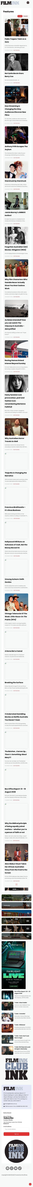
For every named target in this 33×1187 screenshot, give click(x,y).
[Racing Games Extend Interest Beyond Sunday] (16, 349)
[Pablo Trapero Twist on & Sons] (16, 27)
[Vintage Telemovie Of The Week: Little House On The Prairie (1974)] (16, 602)
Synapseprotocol (6, 1179)
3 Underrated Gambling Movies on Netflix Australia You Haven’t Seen (16, 717)
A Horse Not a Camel (13, 651)
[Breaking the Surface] (16, 671)
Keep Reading (17, 50)
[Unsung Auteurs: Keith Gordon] (16, 568)
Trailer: (20, 1002)
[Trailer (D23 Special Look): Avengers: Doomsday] (7, 1050)
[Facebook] (7, 1168)
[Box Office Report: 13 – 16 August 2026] (16, 777)
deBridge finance (6, 1180)
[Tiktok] (20, 1168)
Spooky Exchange (23, 1179)
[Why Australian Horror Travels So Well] (16, 427)
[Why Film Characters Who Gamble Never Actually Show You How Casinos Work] (16, 268)
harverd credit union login (18, 1180)
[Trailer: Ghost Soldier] (7, 1006)
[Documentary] (16, 897)
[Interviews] (16, 921)
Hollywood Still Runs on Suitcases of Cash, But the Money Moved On (16, 545)
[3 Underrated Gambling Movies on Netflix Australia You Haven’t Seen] (16, 702)
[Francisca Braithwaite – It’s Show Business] (16, 496)
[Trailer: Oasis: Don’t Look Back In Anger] (7, 1039)
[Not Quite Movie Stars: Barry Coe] (16, 62)
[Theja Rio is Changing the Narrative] (16, 461)
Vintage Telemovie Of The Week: (16, 616)
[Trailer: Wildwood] (7, 1028)
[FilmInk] (16, 1088)
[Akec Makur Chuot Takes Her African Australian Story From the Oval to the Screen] (16, 852)
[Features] (16, 905)
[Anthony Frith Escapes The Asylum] (16, 135)
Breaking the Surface (14, 682)
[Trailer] (16, 936)
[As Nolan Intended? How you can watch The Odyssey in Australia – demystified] (16, 308)
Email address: (8, 1126)
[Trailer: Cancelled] (7, 1017)
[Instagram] (11, 1168)
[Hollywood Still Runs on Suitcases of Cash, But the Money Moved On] (16, 530)
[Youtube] (16, 1168)
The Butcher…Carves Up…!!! (16, 754)
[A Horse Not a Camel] (16, 639)
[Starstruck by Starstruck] (16, 169)
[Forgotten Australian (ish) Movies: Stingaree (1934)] (16, 235)
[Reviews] (16, 928)
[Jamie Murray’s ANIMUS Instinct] (16, 201)
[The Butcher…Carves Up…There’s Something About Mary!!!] (16, 740)
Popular (25, 16)
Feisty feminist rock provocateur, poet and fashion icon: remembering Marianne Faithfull (15, 401)
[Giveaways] (16, 913)
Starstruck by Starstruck (15, 181)
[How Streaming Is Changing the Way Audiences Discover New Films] (16, 94)
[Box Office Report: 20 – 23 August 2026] (7, 995)
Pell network (14, 1179)
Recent (20, 16)
